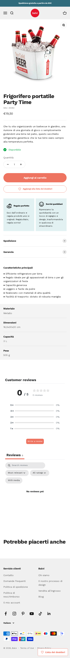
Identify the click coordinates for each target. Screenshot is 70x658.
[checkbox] (13, 480)
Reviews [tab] (14, 455)
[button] (35, 405)
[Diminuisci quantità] (8, 164)
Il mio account (11, 602)
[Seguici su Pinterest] (23, 613)
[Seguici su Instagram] (14, 613)
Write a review (35, 441)
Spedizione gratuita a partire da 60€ (35, 3)
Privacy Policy (44, 648)
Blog (41, 596)
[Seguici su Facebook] (5, 613)
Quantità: (8, 157)
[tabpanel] (35, 495)
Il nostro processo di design (50, 583)
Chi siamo (43, 575)
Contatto (8, 575)
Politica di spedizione (15, 586)
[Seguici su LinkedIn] (49, 613)
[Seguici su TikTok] (40, 613)
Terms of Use (27, 648)
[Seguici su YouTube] (31, 613)
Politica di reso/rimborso (11, 594)
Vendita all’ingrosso (49, 590)
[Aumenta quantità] (21, 164)
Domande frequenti (14, 581)
